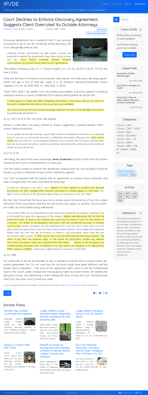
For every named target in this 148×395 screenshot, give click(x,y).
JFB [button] (135, 145)
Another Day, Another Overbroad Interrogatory (18, 312)
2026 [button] (120, 193)
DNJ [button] (128, 139)
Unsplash (92, 63)
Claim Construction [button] (126, 171)
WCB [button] (137, 128)
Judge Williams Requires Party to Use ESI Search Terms (89, 313)
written (19, 353)
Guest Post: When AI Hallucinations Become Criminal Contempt (128, 100)
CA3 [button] (128, 125)
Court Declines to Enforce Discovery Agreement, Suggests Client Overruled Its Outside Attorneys (51, 22)
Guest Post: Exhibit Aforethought (126, 74)
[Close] (140, 29)
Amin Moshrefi (80, 63)
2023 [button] (120, 197)
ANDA (86, 95)
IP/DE (11, 3)
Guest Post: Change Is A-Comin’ (129, 86)
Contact (116, 3)
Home (106, 3)
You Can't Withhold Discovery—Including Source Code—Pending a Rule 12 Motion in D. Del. (89, 349)
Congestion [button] (123, 175)
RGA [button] (63, 29)
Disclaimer (72, 392)
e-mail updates (72, 285)
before (7, 356)
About (128, 3)
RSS (140, 392)
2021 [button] (134, 197)
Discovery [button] (101, 29)
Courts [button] (49, 29)
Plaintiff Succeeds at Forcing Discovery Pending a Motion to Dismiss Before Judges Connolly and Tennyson (55, 350)
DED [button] (57, 29)
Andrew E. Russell (11, 29)
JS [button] (134, 139)
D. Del (103, 68)
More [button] (133, 175)
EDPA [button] (129, 142)
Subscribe (140, 3)
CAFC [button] (129, 128)
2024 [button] (135, 193)
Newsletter (127, 392)
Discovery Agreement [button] (96, 33)
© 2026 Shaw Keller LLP (15, 392)
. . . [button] (134, 125)
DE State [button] (131, 135)
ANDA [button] (133, 149)
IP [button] (118, 149)
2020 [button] (120, 201)
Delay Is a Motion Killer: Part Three (17, 346)
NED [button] (128, 145)
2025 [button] (127, 193)
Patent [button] (124, 149)
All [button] (8, 293)
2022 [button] (127, 197)
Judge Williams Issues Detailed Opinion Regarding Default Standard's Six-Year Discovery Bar (55, 315)
